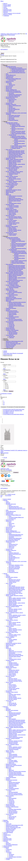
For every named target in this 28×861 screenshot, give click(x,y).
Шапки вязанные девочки (15, 161)
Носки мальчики (10, 321)
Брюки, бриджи (9, 288)
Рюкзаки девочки (13, 233)
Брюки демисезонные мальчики (18, 248)
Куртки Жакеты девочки (14, 172)
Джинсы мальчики (13, 291)
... (3, 64)
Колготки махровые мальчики (16, 320)
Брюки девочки (12, 177)
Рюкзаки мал (12, 336)
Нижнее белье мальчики (11, 310)
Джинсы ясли (12, 84)
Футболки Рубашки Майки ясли (13, 78)
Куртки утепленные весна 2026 (13, 343)
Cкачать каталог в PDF (14, 33)
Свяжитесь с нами (5, 468)
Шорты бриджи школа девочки (16, 199)
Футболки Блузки (13, 184)
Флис (7, 73)
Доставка (5, 8)
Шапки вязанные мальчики (15, 275)
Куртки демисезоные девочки (18, 131)
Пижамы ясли (9, 103)
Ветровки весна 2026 (11, 344)
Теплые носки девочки (14, 222)
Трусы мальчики (12, 313)
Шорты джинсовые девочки (15, 181)
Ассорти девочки (13, 220)
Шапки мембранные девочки (15, 166)
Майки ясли (11, 100)
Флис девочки (9, 149)
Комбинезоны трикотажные (15, 94)
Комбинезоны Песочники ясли (13, 90)
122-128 (5, 457)
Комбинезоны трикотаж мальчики (14, 298)
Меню (2, 1)
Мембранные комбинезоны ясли (18, 68)
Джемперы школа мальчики (15, 304)
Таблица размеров (7, 845)
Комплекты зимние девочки (17, 136)
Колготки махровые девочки (15, 217)
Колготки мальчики (10, 318)
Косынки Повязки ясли (14, 109)
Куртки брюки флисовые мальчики (17, 265)
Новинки (5, 338)
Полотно (5, 375)
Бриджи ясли (9, 87)
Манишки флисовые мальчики (16, 271)
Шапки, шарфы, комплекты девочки (14, 159)
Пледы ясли (11, 117)
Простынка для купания (14, 115)
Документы (8, 852)
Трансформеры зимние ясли (17, 71)
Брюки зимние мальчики (17, 261)
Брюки (10, 83)
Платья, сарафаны (10, 186)
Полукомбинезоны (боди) (12, 97)
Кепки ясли (11, 111)
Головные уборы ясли (11, 104)
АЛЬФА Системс (11, 494)
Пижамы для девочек (14, 205)
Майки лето (11, 296)
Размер (4, 380)
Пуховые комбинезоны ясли (17, 70)
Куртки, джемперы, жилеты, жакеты (14, 171)
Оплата (5, 7)
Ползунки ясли (9, 86)
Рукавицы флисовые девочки (15, 154)
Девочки (5, 121)
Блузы (10, 202)
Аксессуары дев (9, 232)
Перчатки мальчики (13, 282)
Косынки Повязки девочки (15, 230)
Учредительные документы (15, 856)
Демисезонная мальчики (14, 238)
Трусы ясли (11, 101)
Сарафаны (11, 187)
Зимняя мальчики (13, 249)
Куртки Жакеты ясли (11, 75)
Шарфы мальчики (13, 276)
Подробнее (12, 461)
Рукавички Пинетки (13, 120)
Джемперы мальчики (13, 287)
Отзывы (8, 859)
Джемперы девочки (13, 173)
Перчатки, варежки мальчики (13, 281)
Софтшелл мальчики (16, 239)
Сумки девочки (12, 235)
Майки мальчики (13, 314)
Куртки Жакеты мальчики (15, 286)
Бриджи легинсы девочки (15, 178)
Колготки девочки (10, 215)
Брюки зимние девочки (16, 147)
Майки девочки (12, 214)
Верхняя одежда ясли (11, 66)
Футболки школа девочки (15, 200)
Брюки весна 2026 (10, 346)
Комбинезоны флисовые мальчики (17, 266)
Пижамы (8, 309)
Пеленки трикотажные (14, 116)
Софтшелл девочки (15, 125)
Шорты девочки (9, 192)
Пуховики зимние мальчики (17, 263)
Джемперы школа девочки (15, 203)
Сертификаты (9, 858)
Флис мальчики (9, 264)
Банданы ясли (12, 108)
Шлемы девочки (12, 165)
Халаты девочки (10, 208)
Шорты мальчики (10, 299)
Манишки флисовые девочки (15, 156)
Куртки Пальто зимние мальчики (19, 260)
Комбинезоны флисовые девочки (16, 151)
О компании (6, 15)
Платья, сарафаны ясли (11, 89)
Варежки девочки (13, 170)
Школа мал (8, 300)
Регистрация (12, 34)
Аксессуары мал (10, 335)
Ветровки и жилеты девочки (18, 132)
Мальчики (5, 236)
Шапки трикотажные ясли (15, 105)
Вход (6, 34)
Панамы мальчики (13, 333)
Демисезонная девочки (14, 123)
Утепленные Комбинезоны (15, 92)
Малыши (5, 65)
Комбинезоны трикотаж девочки (13, 189)
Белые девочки (12, 221)
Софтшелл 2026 (9, 347)
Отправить (16, 472)
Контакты (5, 12)
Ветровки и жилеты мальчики (18, 244)
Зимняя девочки (12, 134)
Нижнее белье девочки (11, 209)
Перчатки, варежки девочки (12, 167)
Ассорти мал (12, 325)
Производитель (6, 369)
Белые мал (11, 322)
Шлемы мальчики (13, 278)
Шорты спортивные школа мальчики (17, 302)
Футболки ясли (12, 79)
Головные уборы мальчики (12, 330)
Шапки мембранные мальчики (16, 280)
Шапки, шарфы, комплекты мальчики (14, 272)
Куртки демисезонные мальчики (18, 243)
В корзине (8, 461)
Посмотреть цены (7, 9)
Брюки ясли (8, 82)
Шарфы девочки (12, 162)
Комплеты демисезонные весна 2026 (14, 341)
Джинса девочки (10, 180)
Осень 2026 (6, 340)
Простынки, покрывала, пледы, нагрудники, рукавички (16, 565)
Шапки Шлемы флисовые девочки (17, 153)
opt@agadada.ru (4, 49)
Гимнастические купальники (15, 195)
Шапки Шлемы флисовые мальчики (17, 268)
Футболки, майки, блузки (12, 183)
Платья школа (12, 197)
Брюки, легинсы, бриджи (12, 176)
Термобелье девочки (10, 158)
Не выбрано (9, 469)
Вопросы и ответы (7, 14)
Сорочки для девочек (14, 206)
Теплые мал (11, 324)
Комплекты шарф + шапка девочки (17, 164)
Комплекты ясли (10, 81)
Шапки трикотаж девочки (15, 160)
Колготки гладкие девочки (15, 216)
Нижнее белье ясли (10, 98)
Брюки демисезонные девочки (18, 133)
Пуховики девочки (15, 148)
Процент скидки (7, 364)
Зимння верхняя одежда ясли (15, 67)
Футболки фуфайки (13, 294)
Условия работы (7, 5)
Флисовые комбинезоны (14, 95)
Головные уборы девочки (12, 226)
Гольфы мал (11, 326)
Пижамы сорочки (10, 204)
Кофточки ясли (9, 77)
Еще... (4, 368)
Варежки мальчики (13, 283)
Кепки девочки (12, 227)
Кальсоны (11, 315)
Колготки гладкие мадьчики (15, 319)
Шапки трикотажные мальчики (16, 274)
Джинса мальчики (10, 289)
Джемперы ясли (9, 76)
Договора (11, 855)
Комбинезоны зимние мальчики (18, 252)
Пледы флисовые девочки (15, 155)
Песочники (11, 93)
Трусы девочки (12, 213)
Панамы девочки (13, 228)
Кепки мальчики (12, 331)
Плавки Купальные (10, 329)
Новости (5, 3)
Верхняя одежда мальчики (12, 237)
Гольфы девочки (12, 224)
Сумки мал (11, 337)
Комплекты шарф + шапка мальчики (17, 277)
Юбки (7, 193)
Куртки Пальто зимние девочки (18, 145)
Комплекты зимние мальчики (18, 250)
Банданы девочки (13, 231)
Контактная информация (11, 844)
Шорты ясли (9, 88)
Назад (7, 501)
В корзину (3, 461)
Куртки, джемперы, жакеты (12, 285)
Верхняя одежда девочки (12, 122)
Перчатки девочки (13, 169)
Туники (10, 175)
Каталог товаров (7, 4)
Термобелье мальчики (11, 308)
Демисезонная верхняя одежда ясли (17, 72)
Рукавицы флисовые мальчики (16, 269)
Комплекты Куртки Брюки (15, 198)
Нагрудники (11, 119)
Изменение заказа (7, 10)
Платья (10, 188)
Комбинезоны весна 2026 (12, 342)
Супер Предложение (8, 348)
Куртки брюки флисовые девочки (16, 150)
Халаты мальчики (10, 327)
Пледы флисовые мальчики (15, 270)
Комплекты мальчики (11, 297)
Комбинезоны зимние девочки (18, 137)
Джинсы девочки (13, 182)
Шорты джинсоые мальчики (15, 292)
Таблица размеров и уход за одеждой (11, 13)
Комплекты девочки (10, 191)
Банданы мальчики (13, 332)
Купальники (9, 225)
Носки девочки (9, 219)
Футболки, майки (10, 293)
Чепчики (11, 106)
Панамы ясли (12, 110)
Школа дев (8, 194)
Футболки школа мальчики (15, 303)
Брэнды (8, 850)
